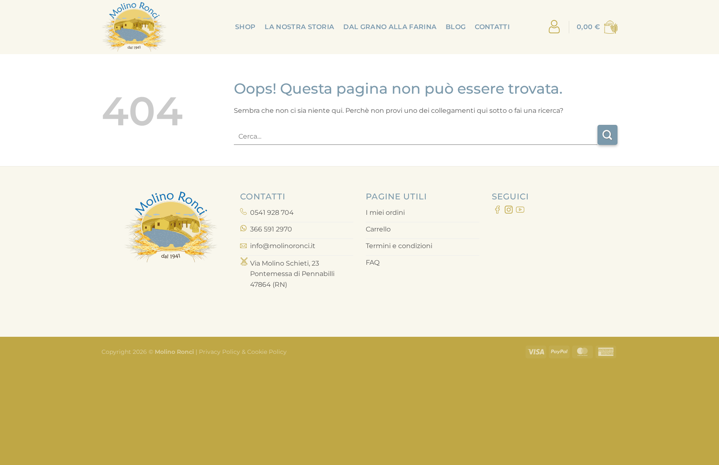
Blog (456, 27)
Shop (245, 27)
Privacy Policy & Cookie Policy (242, 352)
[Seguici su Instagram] (509, 211)
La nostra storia (299, 27)
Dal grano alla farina (389, 27)
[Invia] (607, 135)
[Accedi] (554, 27)
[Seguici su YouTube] (520, 211)
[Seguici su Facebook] (497, 211)
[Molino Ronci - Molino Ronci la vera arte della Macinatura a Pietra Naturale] (143, 27)
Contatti (492, 27)
